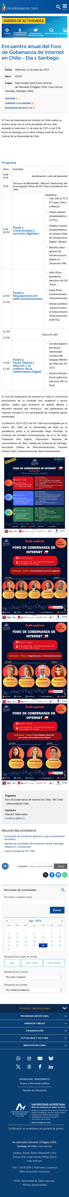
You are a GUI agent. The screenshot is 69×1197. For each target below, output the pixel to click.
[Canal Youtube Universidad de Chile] (40, 1058)
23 (60, 941)
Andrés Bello (30, 1152)
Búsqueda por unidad (15, 984)
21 (43, 941)
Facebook (52, 875)
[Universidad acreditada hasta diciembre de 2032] (39, 1112)
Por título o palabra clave (18, 897)
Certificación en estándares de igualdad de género (36, 1128)
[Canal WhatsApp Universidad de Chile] (18, 1058)
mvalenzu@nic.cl (14, 818)
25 (17, 945)
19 (26, 941)
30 (60, 945)
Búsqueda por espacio (16, 971)
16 (60, 937)
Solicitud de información (34, 1090)
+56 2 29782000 (21, 1167)
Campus (17, 1152)
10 (9, 937)
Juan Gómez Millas (38, 1156)
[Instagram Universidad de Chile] (29, 1058)
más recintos (34, 1160)
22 (51, 941)
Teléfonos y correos (44, 1167)
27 (34, 945)
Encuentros (51, 33)
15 (51, 937)
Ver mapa (10, 99)
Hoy (12, 962)
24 (9, 945)
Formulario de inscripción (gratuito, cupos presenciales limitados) (34, 838)
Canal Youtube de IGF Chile (19, 850)
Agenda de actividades (23, 21)
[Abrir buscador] (58, 7)
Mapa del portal (28, 1171)
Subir (5, 866)
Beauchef (44, 1152)
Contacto (44, 1171)
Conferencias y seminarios (20, 34)
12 (26, 937)
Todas (7, 33)
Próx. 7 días (32, 962)
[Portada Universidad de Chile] (21, 7)
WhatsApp (64, 875)
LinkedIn (58, 875)
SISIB (17, 1180)
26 (26, 945)
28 (43, 945)
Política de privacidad (35, 1184)
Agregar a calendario (18, 103)
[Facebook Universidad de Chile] (40, 1067)
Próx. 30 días (54, 962)
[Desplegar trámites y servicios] (64, 1008)
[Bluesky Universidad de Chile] (51, 1058)
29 (51, 945)
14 (43, 937)
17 (9, 941)
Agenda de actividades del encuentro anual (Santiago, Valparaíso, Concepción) (34, 845)
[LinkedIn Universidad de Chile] (51, 1067)
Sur (53, 1156)
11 (17, 937)
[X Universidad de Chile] (18, 1067)
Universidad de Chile (32, 1180)
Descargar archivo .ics (18, 108)
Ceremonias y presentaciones (36, 34)
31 (9, 949)
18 (17, 941)
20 (34, 941)
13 (34, 937)
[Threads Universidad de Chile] (29, 1067)
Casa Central (45, 1146)
